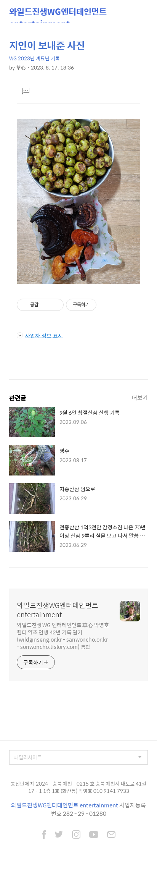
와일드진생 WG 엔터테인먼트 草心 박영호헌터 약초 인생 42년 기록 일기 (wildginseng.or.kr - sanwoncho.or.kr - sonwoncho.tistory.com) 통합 (63, 635)
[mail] (111, 835)
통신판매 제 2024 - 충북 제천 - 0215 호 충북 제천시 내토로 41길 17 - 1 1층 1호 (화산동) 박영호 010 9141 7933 (78, 787)
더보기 (140, 397)
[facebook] (44, 835)
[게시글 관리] (55, 305)
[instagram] (76, 835)
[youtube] (93, 835)
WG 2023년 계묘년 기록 (34, 58)
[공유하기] (45, 305)
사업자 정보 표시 (44, 335)
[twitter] (59, 835)
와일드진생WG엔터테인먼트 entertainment (58, 14)
